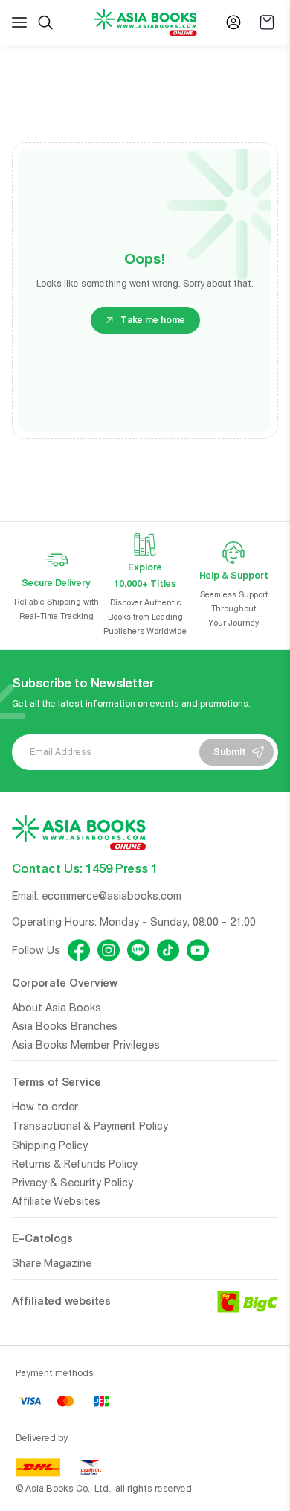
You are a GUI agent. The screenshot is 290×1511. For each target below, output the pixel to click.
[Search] (45, 22)
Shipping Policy (50, 1145)
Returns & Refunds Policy (75, 1164)
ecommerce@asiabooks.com (111, 896)
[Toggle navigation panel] (19, 22)
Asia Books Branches (64, 1026)
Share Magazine (51, 1263)
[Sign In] (233, 22)
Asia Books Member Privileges (86, 1045)
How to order (45, 1107)
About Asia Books (56, 1008)
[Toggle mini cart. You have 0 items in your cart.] (267, 22)
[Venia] (145, 22)
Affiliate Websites (56, 1201)
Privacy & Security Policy (72, 1183)
